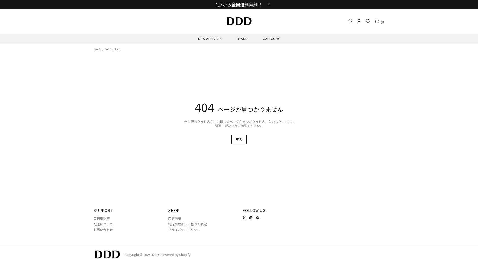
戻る (239, 139)
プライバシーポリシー (184, 230)
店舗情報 (174, 218)
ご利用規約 (101, 218)
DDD (239, 21)
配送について (103, 224)
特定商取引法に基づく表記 (187, 224)
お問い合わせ (103, 230)
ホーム (97, 49)
